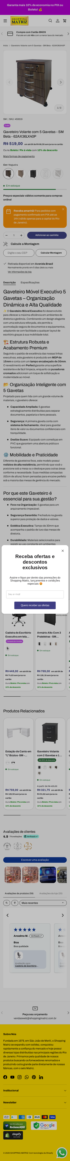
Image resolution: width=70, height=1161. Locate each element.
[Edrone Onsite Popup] (35, 580)
